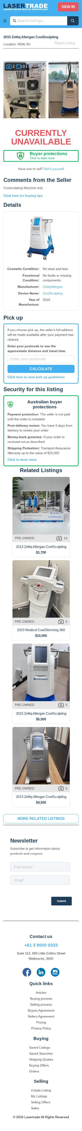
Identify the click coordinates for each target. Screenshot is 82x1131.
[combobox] (41, 21)
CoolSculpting (53, 293)
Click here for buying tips (23, 195)
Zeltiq (47, 286)
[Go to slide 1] (39, 116)
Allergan (57, 286)
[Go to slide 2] (43, 116)
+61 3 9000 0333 (41, 945)
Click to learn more (22, 459)
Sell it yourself (54, 169)
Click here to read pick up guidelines (36, 377)
